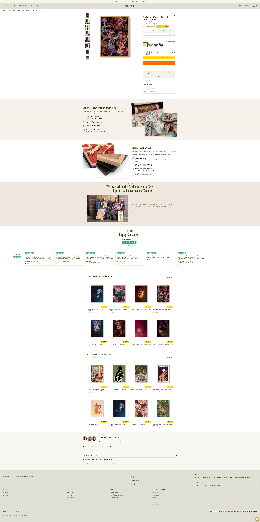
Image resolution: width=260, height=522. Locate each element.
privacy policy (138, 285)
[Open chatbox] (257, 519)
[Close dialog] (143, 236)
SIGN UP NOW (130, 281)
